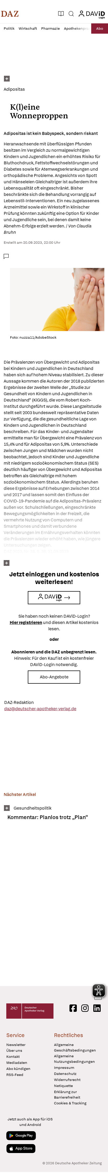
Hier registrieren (26, 622)
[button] (10, 13)
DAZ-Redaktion (19, 702)
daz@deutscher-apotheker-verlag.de (40, 709)
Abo (99, 28)
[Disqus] (54, 905)
